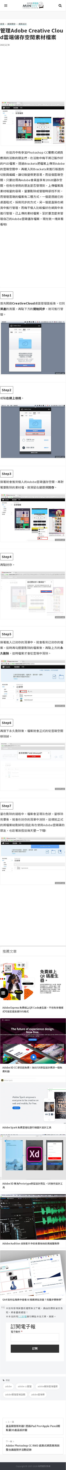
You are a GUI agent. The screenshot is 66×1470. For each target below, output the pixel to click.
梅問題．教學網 (33, 5)
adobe (8, 1386)
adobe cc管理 (25, 1386)
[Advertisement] (33, 71)
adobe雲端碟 (38, 1394)
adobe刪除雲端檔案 (48, 1386)
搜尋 (60, 5)
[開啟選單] (6, 5)
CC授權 (22, 1316)
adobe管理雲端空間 (15, 1394)
